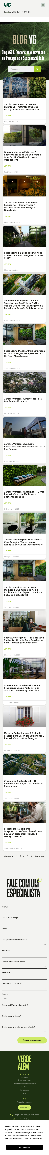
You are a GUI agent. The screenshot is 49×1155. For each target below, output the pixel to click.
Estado (5, 994)
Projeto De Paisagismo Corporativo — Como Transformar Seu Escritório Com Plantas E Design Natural (23, 833)
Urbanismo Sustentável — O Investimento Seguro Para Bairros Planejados (23, 784)
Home (6, 12)
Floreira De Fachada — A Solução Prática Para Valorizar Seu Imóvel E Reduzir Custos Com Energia (24, 736)
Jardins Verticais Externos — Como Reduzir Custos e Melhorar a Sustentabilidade (24, 494)
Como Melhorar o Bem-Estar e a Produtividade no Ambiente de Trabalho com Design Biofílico (22, 688)
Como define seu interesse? (14, 962)
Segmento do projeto (11, 983)
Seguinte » (40, 856)
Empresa (6, 951)
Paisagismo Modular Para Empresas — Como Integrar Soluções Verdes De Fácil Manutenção (24, 353)
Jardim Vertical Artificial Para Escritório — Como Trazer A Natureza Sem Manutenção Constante (21, 206)
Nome (5, 907)
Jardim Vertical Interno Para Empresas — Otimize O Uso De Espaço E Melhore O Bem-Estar (21, 107)
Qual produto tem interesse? (15, 940)
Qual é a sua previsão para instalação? (18, 1027)
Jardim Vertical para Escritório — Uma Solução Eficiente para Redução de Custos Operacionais (23, 542)
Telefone (6, 973)
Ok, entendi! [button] (24, 1147)
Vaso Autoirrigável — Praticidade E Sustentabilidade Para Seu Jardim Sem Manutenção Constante (24, 640)
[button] (43, 5)
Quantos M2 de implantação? (15, 1005)
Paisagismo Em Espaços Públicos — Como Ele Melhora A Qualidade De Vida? (24, 255)
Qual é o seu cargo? (10, 918)
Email (4, 929)
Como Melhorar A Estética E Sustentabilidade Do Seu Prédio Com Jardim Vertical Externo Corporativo (22, 156)
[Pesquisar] (37, 69)
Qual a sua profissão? (11, 1016)
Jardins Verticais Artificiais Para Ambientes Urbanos (23, 400)
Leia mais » (8, 116)
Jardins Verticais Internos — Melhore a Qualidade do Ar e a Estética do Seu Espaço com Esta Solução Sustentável (23, 591)
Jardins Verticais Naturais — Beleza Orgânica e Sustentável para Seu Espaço (24, 446)
